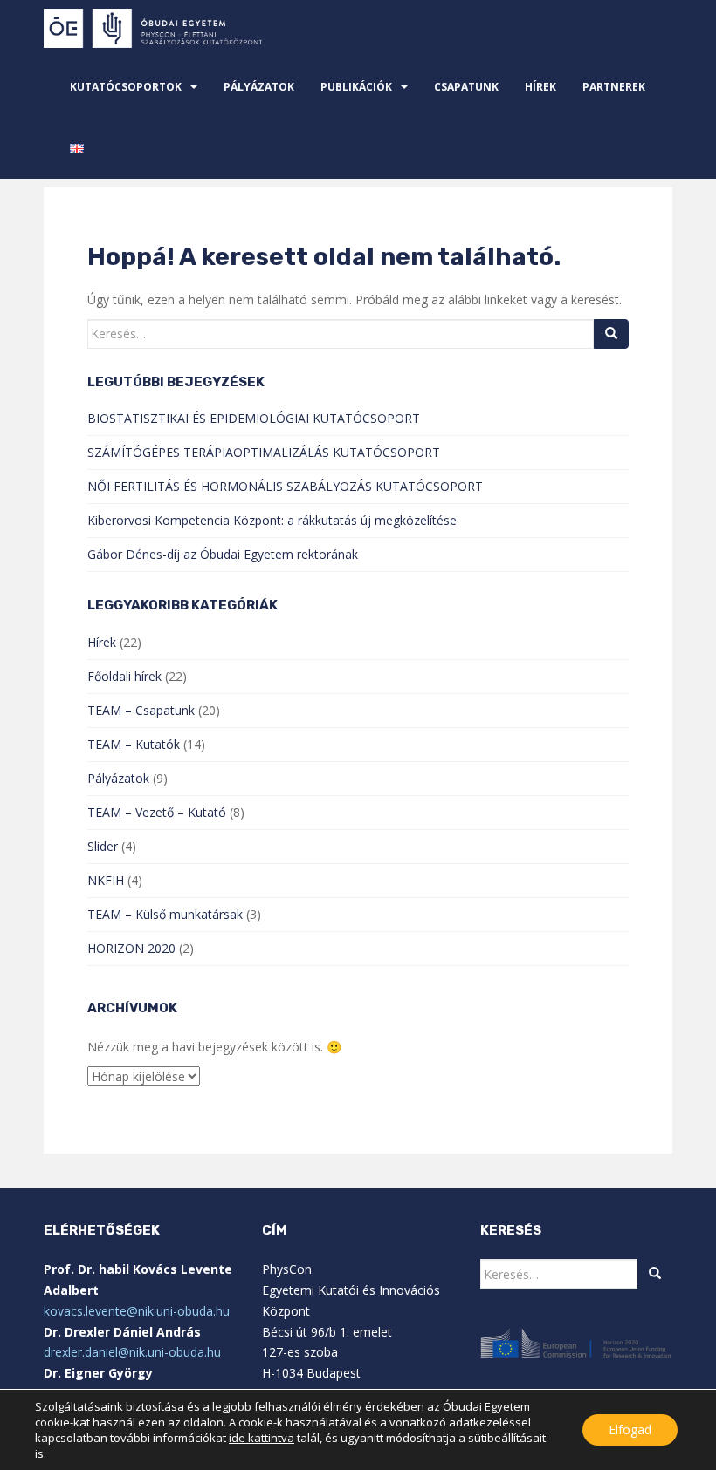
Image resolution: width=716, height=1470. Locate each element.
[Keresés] (611, 334)
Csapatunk (466, 86)
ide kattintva (261, 1438)
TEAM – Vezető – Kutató (156, 812)
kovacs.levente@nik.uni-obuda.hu (137, 1311)
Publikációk (356, 86)
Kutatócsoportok (126, 86)
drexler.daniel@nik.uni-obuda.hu (132, 1352)
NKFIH (105, 880)
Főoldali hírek (124, 676)
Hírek (540, 86)
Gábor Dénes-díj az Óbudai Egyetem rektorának (222, 554)
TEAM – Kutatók (133, 744)
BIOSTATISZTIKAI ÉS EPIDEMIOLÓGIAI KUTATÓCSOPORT (253, 418)
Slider (102, 846)
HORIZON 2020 (131, 948)
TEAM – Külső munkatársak (165, 914)
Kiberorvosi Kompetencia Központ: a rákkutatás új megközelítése (272, 520)
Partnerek (613, 86)
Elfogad (630, 1429)
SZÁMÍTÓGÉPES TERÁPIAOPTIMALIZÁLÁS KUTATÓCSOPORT (263, 452)
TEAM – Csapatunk (141, 710)
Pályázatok (259, 86)
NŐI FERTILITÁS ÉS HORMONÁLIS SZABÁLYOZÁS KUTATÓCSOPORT (285, 486)
